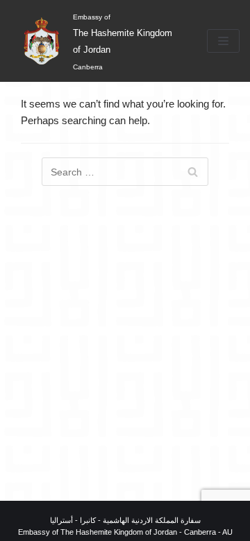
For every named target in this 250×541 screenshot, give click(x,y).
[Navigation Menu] (223, 41)
